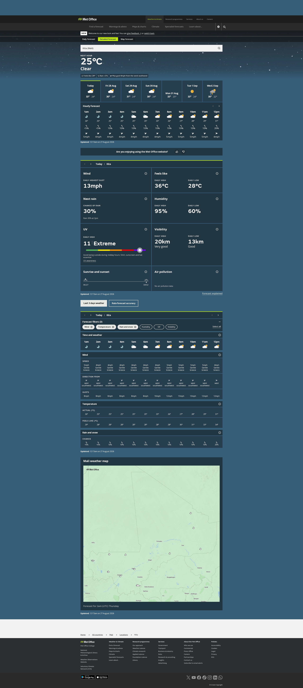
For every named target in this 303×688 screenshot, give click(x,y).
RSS (212, 657)
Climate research (139, 651)
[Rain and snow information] (219, 432)
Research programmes (174, 19)
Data (160, 654)
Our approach (138, 645)
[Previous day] (84, 164)
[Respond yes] (176, 151)
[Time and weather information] (219, 335)
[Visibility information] (217, 229)
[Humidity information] (217, 199)
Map (127, 39)
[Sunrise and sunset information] (145, 272)
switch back (149, 33)
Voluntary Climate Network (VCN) (87, 667)
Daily (88, 39)
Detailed (108, 39)
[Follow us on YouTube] (194, 677)
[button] (190, 513)
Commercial (188, 648)
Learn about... (195, 26)
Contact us (188, 660)
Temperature (103, 327)
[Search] (217, 47)
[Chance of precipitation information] (145, 199)
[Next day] (91, 164)
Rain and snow (125, 327)
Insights (161, 660)
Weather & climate (154, 19)
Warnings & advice (118, 26)
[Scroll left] (213, 106)
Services (189, 19)
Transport (162, 648)
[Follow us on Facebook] (199, 677)
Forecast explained (212, 293)
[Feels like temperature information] (217, 173)
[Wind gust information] (145, 173)
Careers (210, 19)
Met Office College (87, 646)
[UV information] (145, 229)
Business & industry (165, 651)
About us (199, 19)
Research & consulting (166, 657)
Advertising (162, 663)
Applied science (138, 654)
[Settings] (218, 27)
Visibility (171, 327)
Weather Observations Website (89, 661)
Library (135, 660)
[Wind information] (219, 355)
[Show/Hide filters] (219, 321)
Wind (85, 327)
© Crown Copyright (216, 685)
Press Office (188, 651)
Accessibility (216, 645)
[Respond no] (183, 151)
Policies (214, 642)
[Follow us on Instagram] (210, 677)
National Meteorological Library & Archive (88, 652)
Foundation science (140, 657)
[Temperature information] (219, 404)
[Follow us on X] (188, 677)
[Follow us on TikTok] (204, 677)
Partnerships (189, 657)
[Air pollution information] (217, 272)
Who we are (188, 645)
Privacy (214, 654)
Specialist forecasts (174, 26)
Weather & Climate (116, 642)
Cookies (214, 648)
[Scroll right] (219, 106)
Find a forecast (96, 26)
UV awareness (89, 260)
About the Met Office (192, 642)
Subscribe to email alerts (193, 663)
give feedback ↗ (134, 33)
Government (163, 645)
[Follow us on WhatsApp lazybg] (220, 677)
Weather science (139, 648)
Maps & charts (139, 26)
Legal (213, 651)
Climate (155, 26)
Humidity (146, 327)
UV (159, 327)
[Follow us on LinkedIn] (215, 677)
